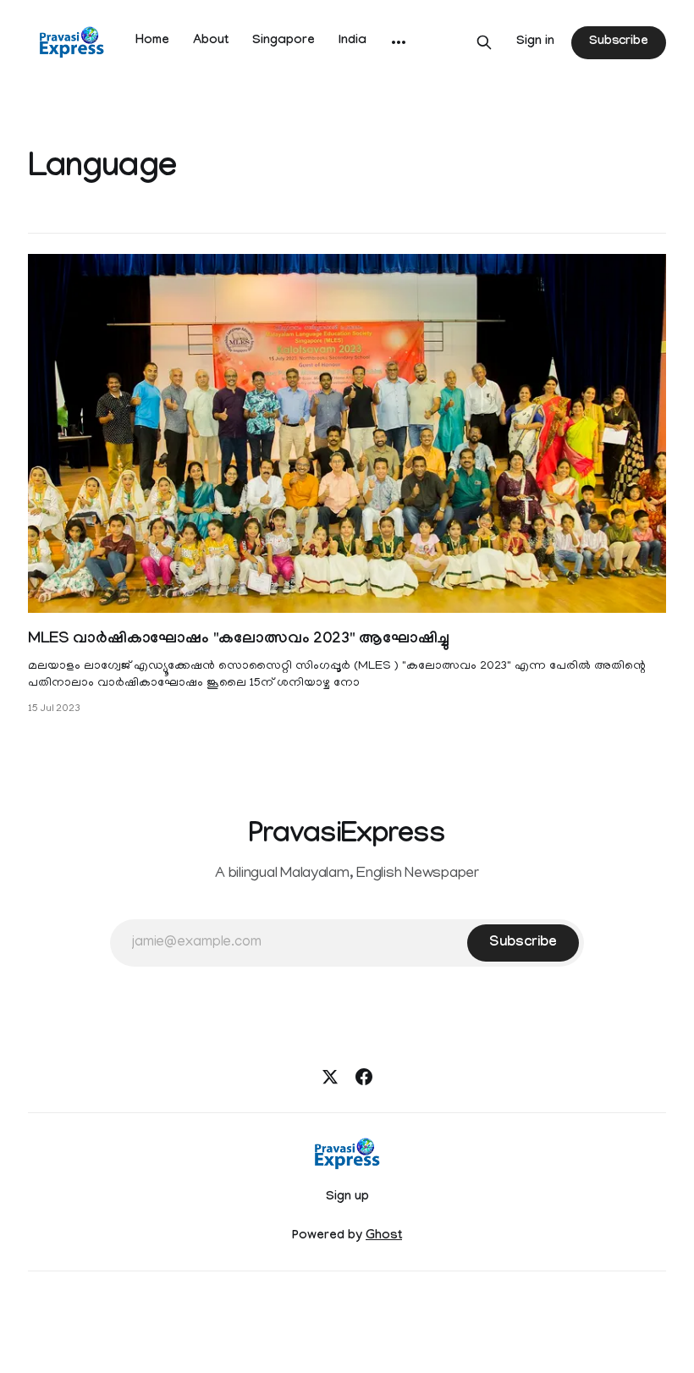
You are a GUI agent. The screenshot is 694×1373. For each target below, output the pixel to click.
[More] (398, 42)
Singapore (283, 41)
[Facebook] (363, 1076)
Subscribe (618, 42)
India (352, 41)
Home (152, 41)
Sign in (535, 42)
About (211, 41)
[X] (330, 1076)
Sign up (347, 1197)
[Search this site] (484, 42)
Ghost (384, 1236)
